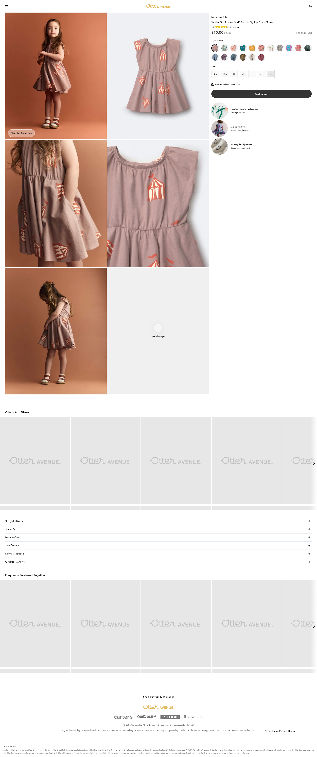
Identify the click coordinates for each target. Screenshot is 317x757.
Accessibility (158, 730)
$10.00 (217, 32)
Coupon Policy (171, 730)
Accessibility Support (248, 730)
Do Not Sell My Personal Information (135, 730)
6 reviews (234, 27)
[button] (313, 463)
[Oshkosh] (147, 716)
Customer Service (230, 730)
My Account (215, 730)
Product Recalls (186, 730)
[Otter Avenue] (158, 707)
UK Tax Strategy (201, 730)
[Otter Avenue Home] (158, 6)
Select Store (234, 84)
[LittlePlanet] (193, 717)
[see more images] (158, 328)
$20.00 (227, 32)
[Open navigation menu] (6, 6)
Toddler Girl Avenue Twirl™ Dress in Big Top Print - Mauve (242, 22)
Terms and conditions (91, 730)
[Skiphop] (170, 717)
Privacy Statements (110, 730)
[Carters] (123, 717)
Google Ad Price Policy (70, 730)
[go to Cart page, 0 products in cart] (310, 6)
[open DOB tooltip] (310, 33)
